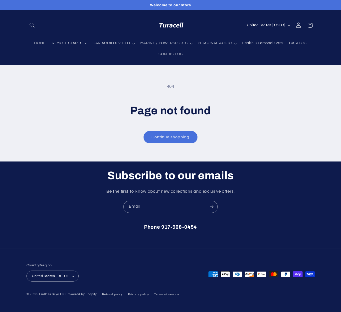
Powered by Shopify (82, 294)
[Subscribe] (211, 207)
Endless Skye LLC (52, 294)
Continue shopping (171, 137)
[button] (32, 25)
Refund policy (112, 294)
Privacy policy (138, 294)
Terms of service (166, 294)
